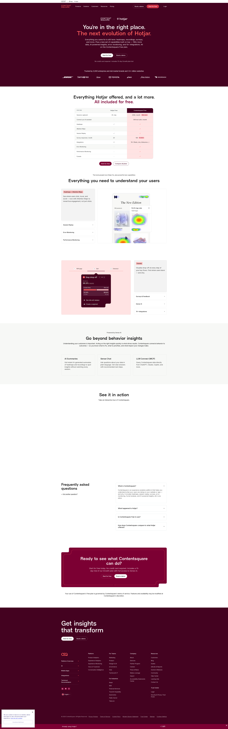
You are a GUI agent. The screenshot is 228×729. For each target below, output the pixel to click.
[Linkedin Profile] (62, 688)
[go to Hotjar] (76, 1)
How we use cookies (16, 718)
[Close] (33, 712)
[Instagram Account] (69, 688)
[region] (18, 718)
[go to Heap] (71, 1)
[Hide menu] (226, 725)
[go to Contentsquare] (64, 1)
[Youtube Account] (65, 688)
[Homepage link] (64, 654)
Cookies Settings (162, 716)
